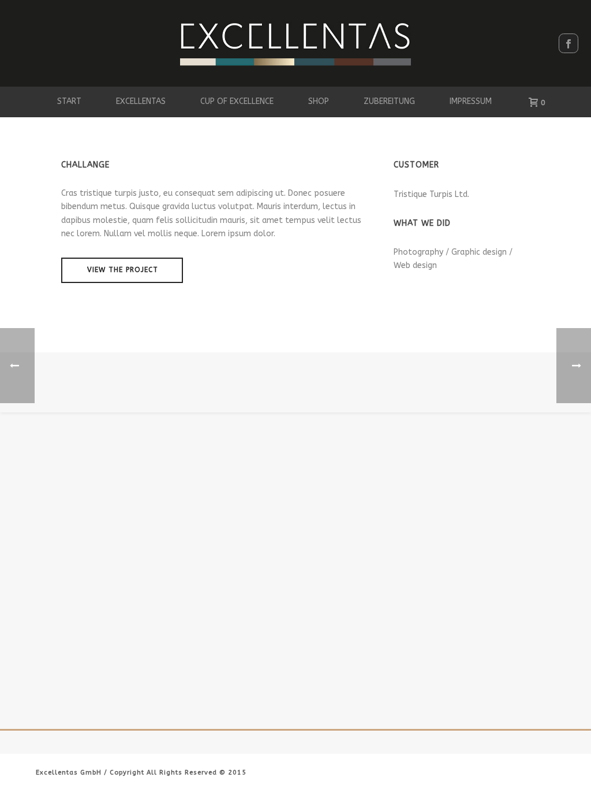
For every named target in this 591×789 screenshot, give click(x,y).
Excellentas (141, 101)
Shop (318, 101)
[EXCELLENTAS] (295, 43)
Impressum (471, 101)
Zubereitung (389, 101)
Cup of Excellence (237, 101)
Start (69, 101)
